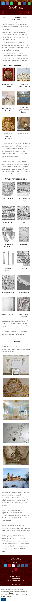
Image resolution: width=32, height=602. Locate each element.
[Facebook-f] (26, 565)
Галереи (16, 341)
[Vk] (22, 565)
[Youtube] (9, 565)
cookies (11, 594)
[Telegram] (3, 3)
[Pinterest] (16, 569)
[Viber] (7, 3)
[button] (3, 12)
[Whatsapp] (11, 3)
